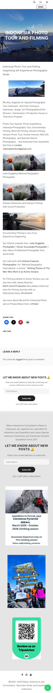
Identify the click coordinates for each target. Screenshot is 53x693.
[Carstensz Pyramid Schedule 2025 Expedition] (26, 544)
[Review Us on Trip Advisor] (26, 658)
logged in (20, 359)
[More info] (40, 2)
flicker (35, 304)
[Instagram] (26, 675)
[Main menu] (47, 2)
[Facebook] (22, 675)
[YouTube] (31, 675)
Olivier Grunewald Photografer (32, 246)
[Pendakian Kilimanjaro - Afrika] (26, 607)
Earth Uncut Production (14, 286)
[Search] (34, 2)
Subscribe (26, 398)
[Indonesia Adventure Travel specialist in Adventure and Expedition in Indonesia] (17, 4)
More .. (41, 7)
